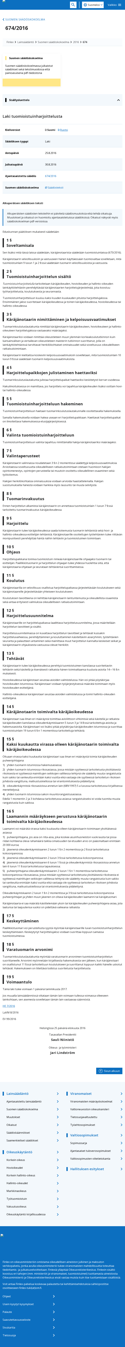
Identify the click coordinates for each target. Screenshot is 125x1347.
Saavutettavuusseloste (16, 1320)
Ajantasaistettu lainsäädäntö (24, 1101)
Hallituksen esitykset (87, 1169)
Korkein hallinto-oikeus (21, 1175)
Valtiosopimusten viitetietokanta (90, 1158)
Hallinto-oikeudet (17, 1183)
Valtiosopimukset (84, 1135)
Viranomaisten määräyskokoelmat (91, 1101)
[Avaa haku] (73, 5)
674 (85, 42)
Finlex (10, 42)
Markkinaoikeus (16, 1191)
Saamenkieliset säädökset (22, 1140)
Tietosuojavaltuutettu (83, 1117)
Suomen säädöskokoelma (25, 19)
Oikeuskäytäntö (19, 1152)
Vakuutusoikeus (16, 1206)
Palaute (7, 1312)
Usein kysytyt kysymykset (18, 1304)
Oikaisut (12, 1125)
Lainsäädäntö (25, 42)
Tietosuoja (9, 1335)
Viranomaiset (81, 1093)
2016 (76, 42)
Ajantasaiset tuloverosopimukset (90, 1151)
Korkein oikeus (16, 1160)
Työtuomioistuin (17, 1199)
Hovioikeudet (15, 1168)
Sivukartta (9, 1327)
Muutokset (13, 1117)
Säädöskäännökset (18, 1132)
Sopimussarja (78, 1143)
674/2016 (50, 176)
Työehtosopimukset (82, 1125)
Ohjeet (7, 1296)
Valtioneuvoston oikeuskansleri (89, 1109)
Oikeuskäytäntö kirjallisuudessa (26, 1214)
